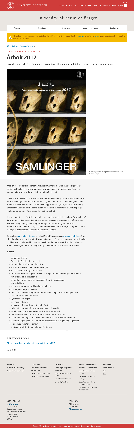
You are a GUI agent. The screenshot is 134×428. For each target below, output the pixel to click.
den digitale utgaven (26, 236)
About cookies (68, 426)
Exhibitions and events (63, 379)
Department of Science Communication (87, 383)
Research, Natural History (15, 368)
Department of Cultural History (87, 372)
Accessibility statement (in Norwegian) (88, 426)
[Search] (125, 5)
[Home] (11, 5)
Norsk (125, 2)
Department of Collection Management (39, 369)
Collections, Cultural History (40, 373)
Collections (41, 28)
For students (105, 5)
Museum (87, 5)
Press (59, 426)
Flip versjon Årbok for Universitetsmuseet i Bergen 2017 (31, 343)
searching (80, 36)
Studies (61, 5)
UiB (8, 46)
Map (104, 374)
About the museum (90, 28)
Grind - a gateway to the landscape (63, 369)
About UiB (79, 5)
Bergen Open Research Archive (63, 374)
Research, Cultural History (15, 371)
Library (95, 5)
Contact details (108, 368)
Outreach (66, 28)
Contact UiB (37, 426)
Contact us (114, 28)
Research (69, 5)
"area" (97, 36)
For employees (117, 5)
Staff (104, 371)
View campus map (75, 409)
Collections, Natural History (40, 376)
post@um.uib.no (12, 404)
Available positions (49, 426)
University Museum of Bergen (67, 18)
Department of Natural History (87, 377)
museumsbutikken (71, 236)
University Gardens (61, 382)
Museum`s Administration (88, 368)
